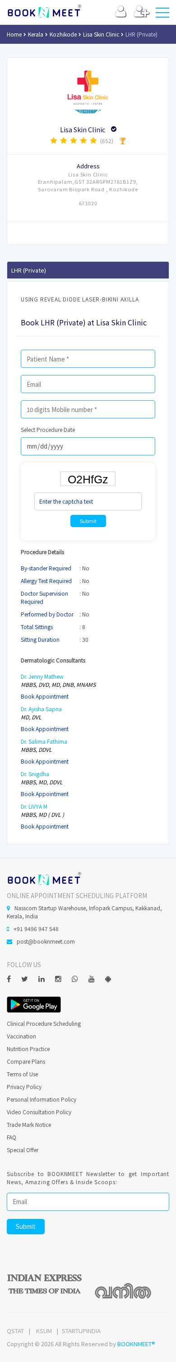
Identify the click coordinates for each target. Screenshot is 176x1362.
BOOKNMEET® (136, 1343)
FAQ (11, 1137)
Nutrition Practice (28, 1048)
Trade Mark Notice (29, 1124)
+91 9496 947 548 (36, 928)
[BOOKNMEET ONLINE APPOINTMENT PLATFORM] (44, 877)
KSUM (44, 1330)
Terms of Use (22, 1074)
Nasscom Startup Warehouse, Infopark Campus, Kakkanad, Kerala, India (84, 912)
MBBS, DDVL (36, 749)
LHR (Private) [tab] (28, 270)
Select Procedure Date (48, 429)
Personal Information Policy (41, 1099)
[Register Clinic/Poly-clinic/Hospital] (141, 13)
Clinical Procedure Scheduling (44, 1023)
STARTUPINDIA (81, 1330)
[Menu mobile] (162, 14)
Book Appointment (45, 696)
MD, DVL (31, 717)
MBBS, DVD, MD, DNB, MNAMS (58, 684)
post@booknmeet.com (46, 941)
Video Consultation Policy (39, 1112)
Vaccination (21, 1036)
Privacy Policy (24, 1086)
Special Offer (22, 1150)
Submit (88, 520)
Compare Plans (26, 1061)
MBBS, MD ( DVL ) (42, 814)
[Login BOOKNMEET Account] (121, 13)
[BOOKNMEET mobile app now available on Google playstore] (34, 1003)
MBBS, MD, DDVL (42, 782)
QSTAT (15, 1330)
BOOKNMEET (44, 11)
